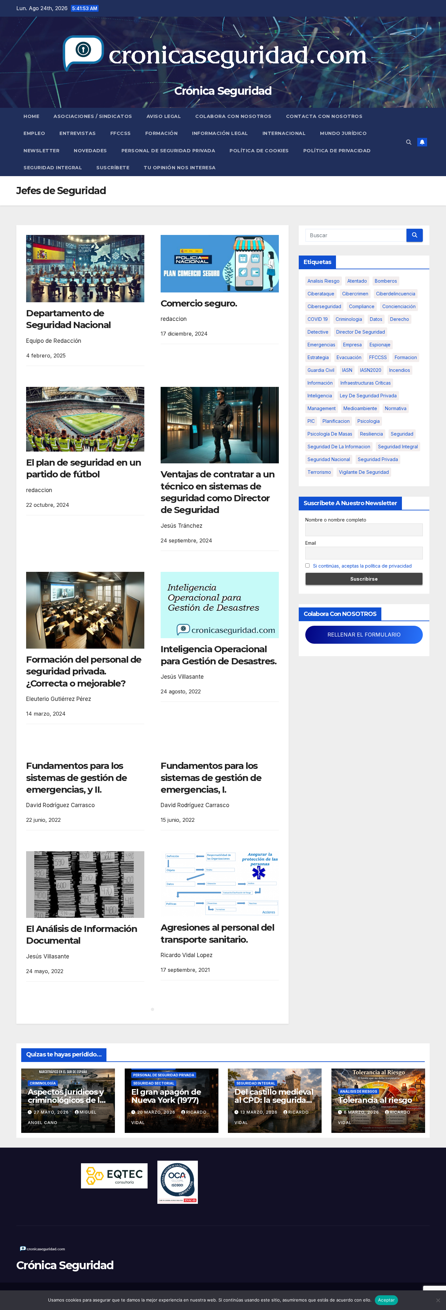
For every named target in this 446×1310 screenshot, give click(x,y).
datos (376, 319)
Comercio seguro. (199, 303)
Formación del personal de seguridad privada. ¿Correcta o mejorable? (83, 671)
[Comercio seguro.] (220, 263)
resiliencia (371, 434)
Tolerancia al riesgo (375, 1100)
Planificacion (336, 421)
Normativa (395, 408)
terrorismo (319, 472)
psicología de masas (330, 434)
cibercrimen (355, 293)
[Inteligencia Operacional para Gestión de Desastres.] (220, 605)
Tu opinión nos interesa (180, 168)
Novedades (90, 151)
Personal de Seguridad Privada (168, 151)
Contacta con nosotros (324, 116)
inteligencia (320, 395)
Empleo (34, 133)
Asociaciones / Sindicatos (93, 116)
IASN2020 (370, 370)
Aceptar (386, 1299)
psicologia (369, 421)
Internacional (284, 133)
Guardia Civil (321, 370)
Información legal (220, 133)
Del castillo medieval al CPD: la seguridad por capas (273, 1100)
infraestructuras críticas (366, 383)
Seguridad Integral (53, 168)
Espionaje (380, 344)
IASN (347, 370)
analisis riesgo (324, 281)
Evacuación (349, 357)
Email (310, 543)
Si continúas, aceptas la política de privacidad (362, 566)
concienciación (399, 306)
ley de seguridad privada (368, 395)
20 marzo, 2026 (157, 1112)
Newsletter (41, 151)
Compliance (361, 306)
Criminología (43, 1083)
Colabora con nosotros (233, 116)
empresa (352, 344)
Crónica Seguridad (222, 91)
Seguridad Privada (378, 459)
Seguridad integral (398, 446)
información (320, 383)
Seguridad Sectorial (153, 1083)
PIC (311, 421)
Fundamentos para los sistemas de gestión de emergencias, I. (211, 777)
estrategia (318, 357)
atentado (357, 281)
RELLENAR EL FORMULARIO (364, 634)
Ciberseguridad (324, 306)
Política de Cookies (259, 151)
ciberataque (321, 293)
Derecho (399, 319)
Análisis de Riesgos (358, 1091)
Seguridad (402, 434)
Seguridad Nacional (329, 459)
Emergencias (321, 344)
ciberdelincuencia (395, 293)
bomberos (386, 281)
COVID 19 (318, 319)
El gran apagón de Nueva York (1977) (166, 1096)
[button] (409, 142)
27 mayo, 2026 (52, 1112)
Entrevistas (77, 133)
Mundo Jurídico (343, 133)
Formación (161, 133)
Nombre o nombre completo (335, 519)
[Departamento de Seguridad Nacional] (85, 268)
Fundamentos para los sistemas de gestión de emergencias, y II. (76, 777)
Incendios (399, 370)
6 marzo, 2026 (362, 1112)
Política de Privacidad (337, 151)
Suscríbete (112, 168)
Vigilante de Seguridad (364, 472)
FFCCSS (120, 133)
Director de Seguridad (360, 332)
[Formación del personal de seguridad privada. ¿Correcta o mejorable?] (85, 610)
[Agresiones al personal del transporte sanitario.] (220, 884)
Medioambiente (360, 408)
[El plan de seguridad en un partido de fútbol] (85, 419)
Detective (318, 332)
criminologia (349, 319)
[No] (438, 1300)
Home (31, 116)
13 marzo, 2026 (259, 1112)
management (322, 408)
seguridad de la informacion (339, 446)
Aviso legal (164, 116)
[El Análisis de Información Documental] (85, 884)
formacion (406, 357)
